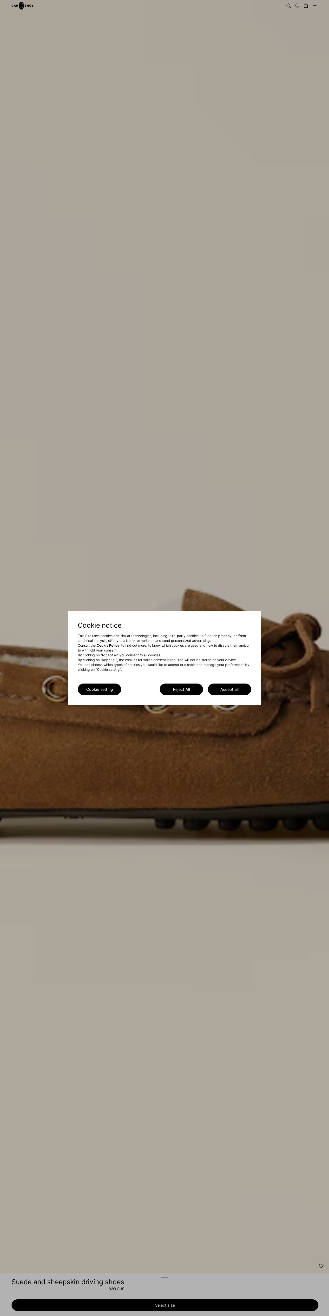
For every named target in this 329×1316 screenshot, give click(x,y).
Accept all (229, 689)
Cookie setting (99, 689)
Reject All (181, 689)
